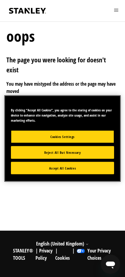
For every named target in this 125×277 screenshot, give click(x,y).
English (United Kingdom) (60, 243)
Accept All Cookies (62, 168)
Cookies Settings (62, 136)
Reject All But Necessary (62, 152)
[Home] (27, 10)
